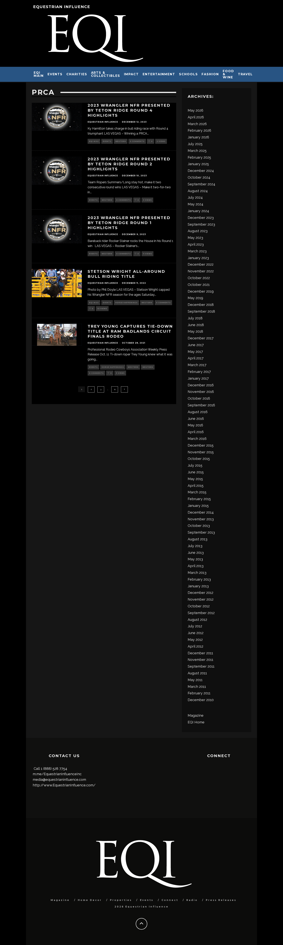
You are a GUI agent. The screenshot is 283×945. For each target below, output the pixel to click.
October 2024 (199, 177)
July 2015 (195, 465)
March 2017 (197, 365)
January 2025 (198, 164)
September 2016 (201, 405)
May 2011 (195, 680)
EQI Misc (94, 141)
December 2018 (201, 305)
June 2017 (196, 345)
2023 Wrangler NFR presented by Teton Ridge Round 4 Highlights (129, 110)
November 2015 (201, 452)
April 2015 (195, 486)
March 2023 (197, 251)
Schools (188, 74)
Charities (76, 74)
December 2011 (200, 653)
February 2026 (199, 130)
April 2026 (196, 117)
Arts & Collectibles (105, 74)
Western (120, 141)
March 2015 (197, 492)
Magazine (195, 715)
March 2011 (197, 687)
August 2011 (197, 673)
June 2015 (196, 472)
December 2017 (201, 338)
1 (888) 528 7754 (54, 769)
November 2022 (201, 271)
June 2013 (196, 553)
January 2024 (198, 211)
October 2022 (199, 278)
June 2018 (196, 325)
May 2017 (195, 352)
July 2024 (195, 197)
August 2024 (198, 191)
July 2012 (195, 626)
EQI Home (196, 722)
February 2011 (199, 693)
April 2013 (195, 566)
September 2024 (201, 184)
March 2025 (197, 151)
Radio (192, 900)
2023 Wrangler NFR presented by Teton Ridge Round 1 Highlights (129, 222)
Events (55, 74)
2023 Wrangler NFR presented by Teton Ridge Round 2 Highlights (129, 164)
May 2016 (195, 425)
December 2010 (201, 700)
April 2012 (195, 646)
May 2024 (195, 204)
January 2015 (198, 506)
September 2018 (201, 311)
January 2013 (198, 586)
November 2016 (201, 392)
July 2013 (195, 546)
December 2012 (200, 593)
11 (115, 389)
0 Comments (137, 141)
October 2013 (199, 526)
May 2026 (195, 110)
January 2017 (198, 378)
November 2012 (201, 599)
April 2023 (196, 244)
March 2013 (197, 573)
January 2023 (198, 258)
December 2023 (201, 218)
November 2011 (200, 660)
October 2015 (199, 459)
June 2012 (195, 633)
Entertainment (159, 74)
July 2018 (195, 318)
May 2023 (195, 238)
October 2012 (199, 606)
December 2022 (201, 264)
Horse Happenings (126, 303)
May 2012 (195, 640)
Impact (131, 74)
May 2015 (195, 479)
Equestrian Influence (61, 6)
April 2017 (195, 358)
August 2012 (197, 620)
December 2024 (201, 171)
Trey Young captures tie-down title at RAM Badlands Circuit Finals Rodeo (130, 331)
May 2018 (195, 331)
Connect (170, 900)
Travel (245, 74)
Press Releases (221, 900)
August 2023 (198, 231)
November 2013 (201, 519)
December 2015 (201, 445)
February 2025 (199, 157)
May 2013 (195, 559)
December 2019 (201, 291)
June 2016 (196, 419)
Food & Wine (228, 74)
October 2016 (199, 398)
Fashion (210, 74)
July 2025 (195, 144)
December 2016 (201, 385)
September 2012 (201, 613)
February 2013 (199, 579)
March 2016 (197, 439)
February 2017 (199, 372)
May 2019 (195, 298)
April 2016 (196, 432)
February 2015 (199, 499)
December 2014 (201, 512)
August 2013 (197, 539)
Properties (121, 900)
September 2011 (201, 666)
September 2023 (201, 224)
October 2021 (199, 285)
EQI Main (39, 74)
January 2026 (198, 137)
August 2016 (198, 412)
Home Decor (90, 900)
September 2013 (201, 532)
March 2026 (197, 124)
